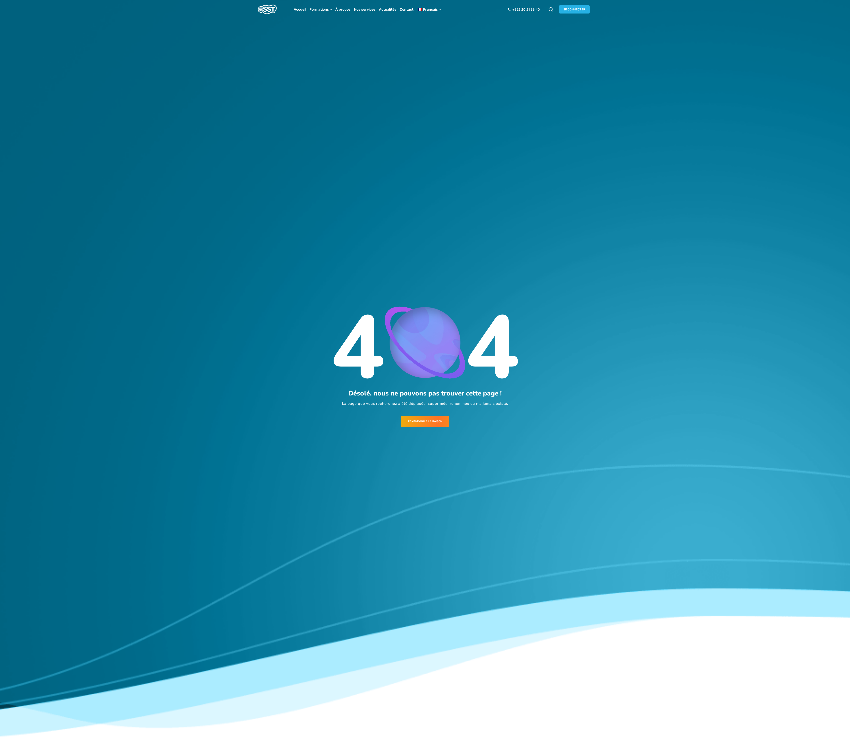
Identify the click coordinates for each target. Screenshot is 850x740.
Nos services (365, 9)
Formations (319, 9)
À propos (343, 9)
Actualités (387, 9)
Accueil (300, 9)
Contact (406, 9)
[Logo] (267, 9)
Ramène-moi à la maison (425, 421)
